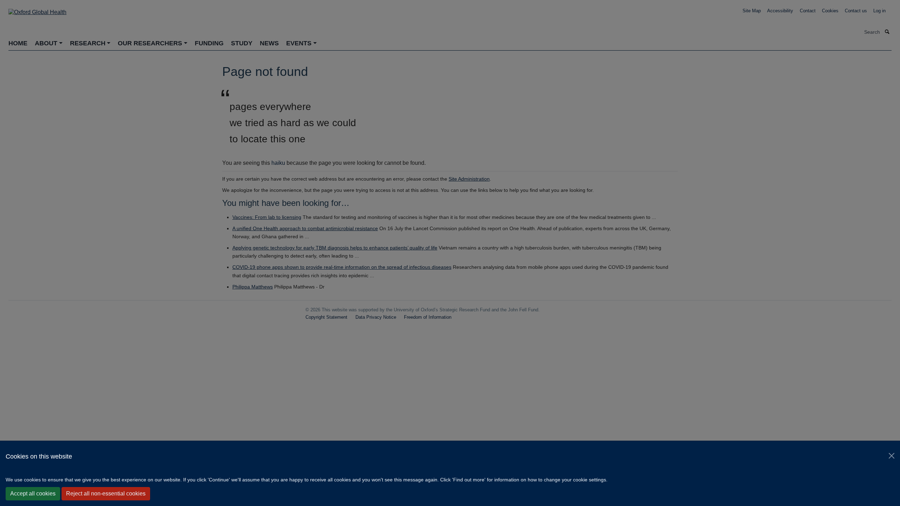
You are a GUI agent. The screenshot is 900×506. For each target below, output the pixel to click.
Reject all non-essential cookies (106, 494)
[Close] (891, 455)
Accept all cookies (33, 494)
